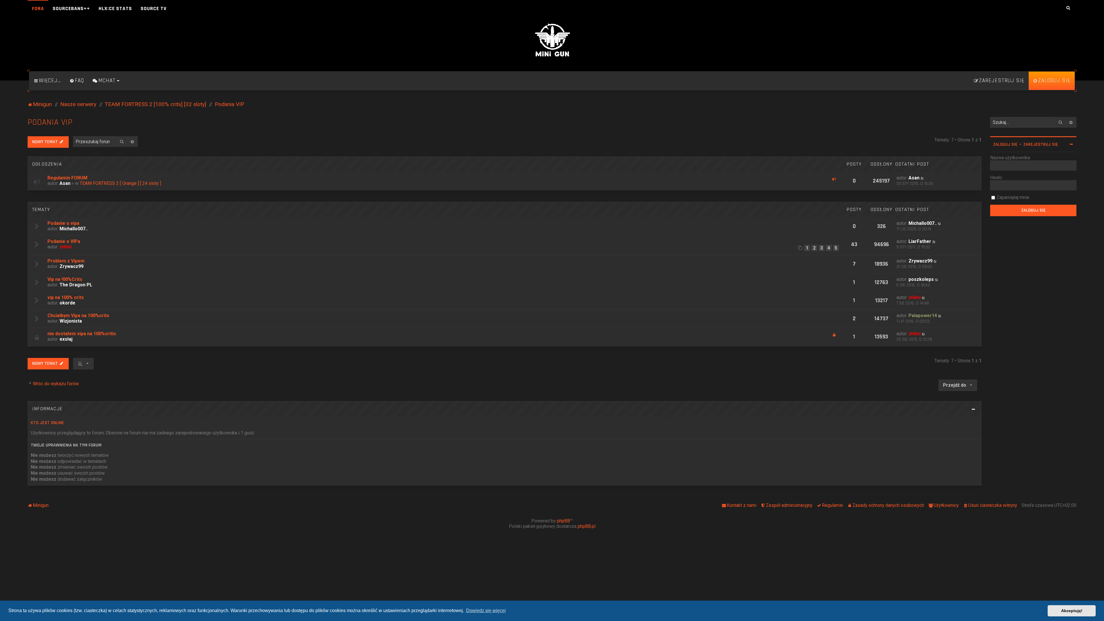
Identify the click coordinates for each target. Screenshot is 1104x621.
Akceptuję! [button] (1071, 610)
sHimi (66, 247)
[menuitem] (76, 81)
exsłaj (66, 339)
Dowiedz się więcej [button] (486, 610)
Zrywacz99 (71, 266)
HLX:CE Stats (115, 8)
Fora (38, 8)
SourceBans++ (71, 8)
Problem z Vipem (66, 261)
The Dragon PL (76, 285)
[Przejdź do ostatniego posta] (922, 178)
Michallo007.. (74, 228)
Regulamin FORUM (67, 178)
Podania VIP (50, 122)
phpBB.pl (586, 526)
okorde (67, 303)
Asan (65, 183)
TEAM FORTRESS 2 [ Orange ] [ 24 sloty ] (120, 183)
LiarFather (919, 241)
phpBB (563, 521)
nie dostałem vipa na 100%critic (81, 333)
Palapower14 (922, 315)
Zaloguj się (1005, 144)
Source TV (153, 8)
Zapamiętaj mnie (1012, 197)
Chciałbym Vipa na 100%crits (78, 315)
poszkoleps (921, 279)
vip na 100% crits (65, 297)
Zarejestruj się (1040, 144)
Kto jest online (47, 423)
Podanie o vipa (63, 223)
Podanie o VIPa (63, 241)
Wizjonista (71, 321)
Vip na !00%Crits (64, 279)
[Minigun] (552, 40)
